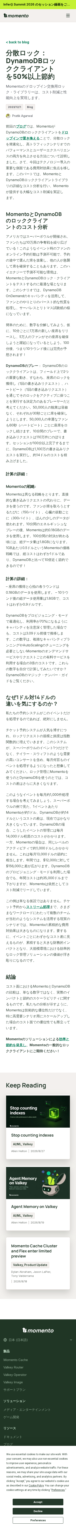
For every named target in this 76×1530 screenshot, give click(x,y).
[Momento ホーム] (31, 15)
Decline (38, 1511)
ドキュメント (12, 1437)
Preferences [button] (58, 1490)
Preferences (38, 1520)
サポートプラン (14, 1390)
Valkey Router (13, 1367)
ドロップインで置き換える (37, 135)
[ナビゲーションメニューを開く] (68, 15)
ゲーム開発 (11, 1417)
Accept (38, 1502)
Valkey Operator (15, 1375)
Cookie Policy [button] (36, 1485)
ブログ (21, 126)
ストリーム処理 (38, 907)
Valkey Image (13, 1382)
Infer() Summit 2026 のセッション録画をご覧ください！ (39, 4)
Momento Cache (15, 1360)
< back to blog (17, 42)
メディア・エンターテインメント (27, 1409)
